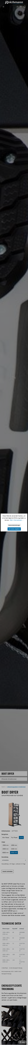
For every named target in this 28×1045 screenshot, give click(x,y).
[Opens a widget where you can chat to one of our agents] (22, 1042)
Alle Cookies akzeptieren (14, 529)
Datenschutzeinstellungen (14, 525)
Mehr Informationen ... (16, 520)
